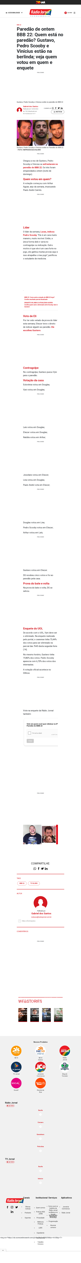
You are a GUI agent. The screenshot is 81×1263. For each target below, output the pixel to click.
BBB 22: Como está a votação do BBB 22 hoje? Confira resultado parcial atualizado (39, 298)
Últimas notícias (27, 1208)
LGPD (40, 1228)
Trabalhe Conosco (40, 1243)
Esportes (28, 1218)
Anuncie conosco (53, 1226)
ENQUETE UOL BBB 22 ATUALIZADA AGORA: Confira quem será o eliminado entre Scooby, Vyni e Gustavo (41, 305)
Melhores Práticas (40, 1223)
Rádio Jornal (66, 1213)
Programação (53, 1221)
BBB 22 (22, 883)
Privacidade (40, 1218)
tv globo (34, 883)
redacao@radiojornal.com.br (41, 917)
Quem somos (40, 1208)
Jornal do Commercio (66, 1208)
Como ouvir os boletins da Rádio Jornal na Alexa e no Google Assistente (53, 1211)
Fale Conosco (40, 1238)
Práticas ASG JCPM (40, 1213)
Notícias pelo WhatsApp (53, 1216)
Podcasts (28, 1213)
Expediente (40, 1233)
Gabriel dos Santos (30, 106)
